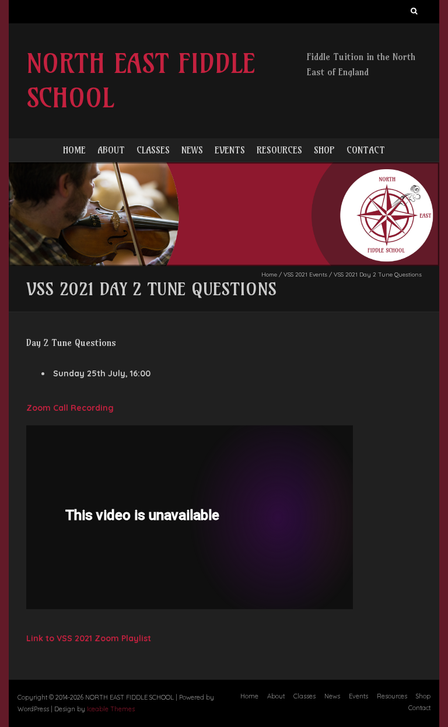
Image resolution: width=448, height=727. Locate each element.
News (192, 150)
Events (230, 150)
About (111, 150)
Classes (153, 150)
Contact (365, 150)
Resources (279, 150)
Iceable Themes (111, 709)
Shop (324, 150)
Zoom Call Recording (70, 408)
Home (74, 150)
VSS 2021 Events (305, 274)
